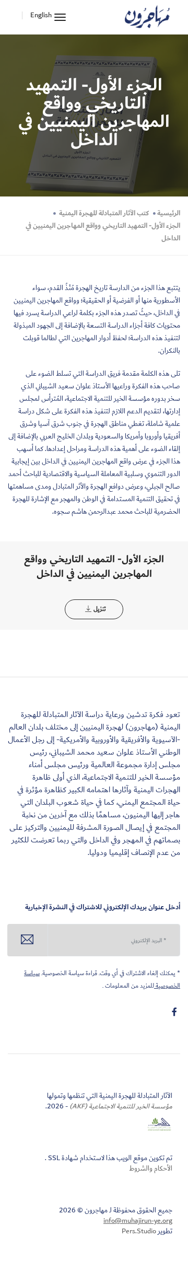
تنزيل (99, 609)
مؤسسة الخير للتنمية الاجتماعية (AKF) (120, 1106)
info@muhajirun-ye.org (137, 1220)
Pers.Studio (139, 1231)
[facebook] (174, 1012)
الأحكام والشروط (150, 1168)
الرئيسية (168, 213)
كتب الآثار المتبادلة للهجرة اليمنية (103, 213)
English (41, 15)
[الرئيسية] (147, 17)
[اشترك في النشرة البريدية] (27, 940)
